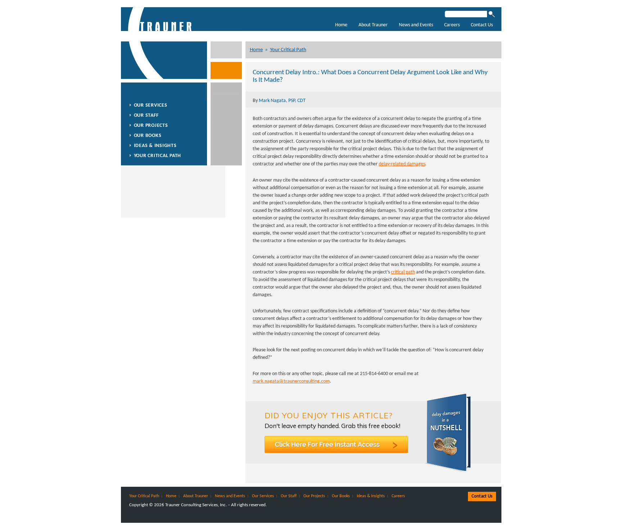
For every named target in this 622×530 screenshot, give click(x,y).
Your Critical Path (288, 50)
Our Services (150, 105)
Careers (452, 25)
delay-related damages (402, 164)
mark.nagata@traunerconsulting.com (291, 381)
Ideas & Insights (155, 145)
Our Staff (146, 115)
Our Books (148, 135)
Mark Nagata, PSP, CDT (282, 100)
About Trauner (373, 25)
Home (341, 25)
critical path (403, 272)
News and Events (416, 25)
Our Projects (151, 125)
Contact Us (482, 25)
